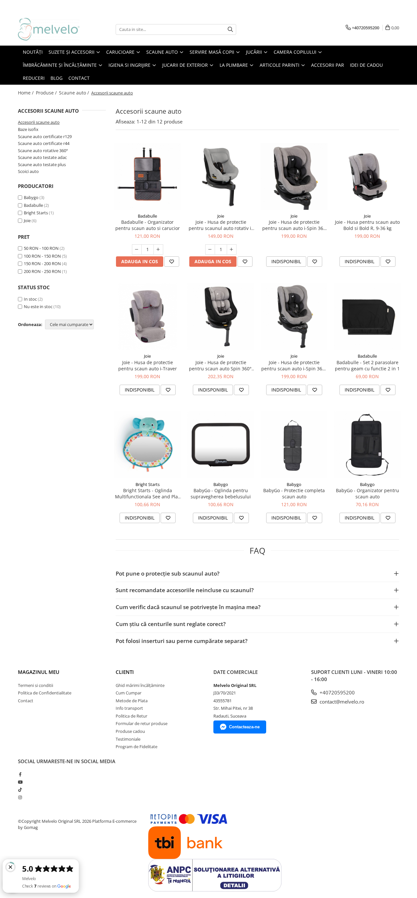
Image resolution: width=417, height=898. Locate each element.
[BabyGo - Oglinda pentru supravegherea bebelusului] (220, 444)
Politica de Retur (131, 716)
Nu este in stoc (38, 306)
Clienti (125, 672)
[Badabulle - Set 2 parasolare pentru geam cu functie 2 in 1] (367, 316)
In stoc (30, 299)
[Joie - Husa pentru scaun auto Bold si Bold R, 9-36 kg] (367, 176)
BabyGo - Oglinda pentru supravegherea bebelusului (221, 493)
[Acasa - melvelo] (50, 29)
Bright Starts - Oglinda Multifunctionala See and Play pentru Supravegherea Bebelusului (147, 493)
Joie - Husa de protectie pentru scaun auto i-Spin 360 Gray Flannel (294, 225)
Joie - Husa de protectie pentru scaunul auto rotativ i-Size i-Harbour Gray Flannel (221, 225)
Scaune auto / (74, 93)
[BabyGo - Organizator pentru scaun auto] (367, 444)
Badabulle (33, 205)
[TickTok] (20, 789)
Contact (25, 701)
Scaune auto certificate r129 (45, 136)
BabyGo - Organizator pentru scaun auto (367, 493)
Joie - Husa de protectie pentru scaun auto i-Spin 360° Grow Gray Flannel (294, 365)
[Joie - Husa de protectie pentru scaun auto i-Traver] (147, 316)
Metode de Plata (132, 701)
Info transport (129, 708)
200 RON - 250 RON (42, 271)
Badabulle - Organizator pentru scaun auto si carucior (147, 225)
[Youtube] (20, 782)
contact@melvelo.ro (341, 701)
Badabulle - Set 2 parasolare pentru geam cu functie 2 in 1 (367, 365)
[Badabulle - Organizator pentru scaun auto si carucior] (147, 176)
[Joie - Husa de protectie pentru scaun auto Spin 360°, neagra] (220, 316)
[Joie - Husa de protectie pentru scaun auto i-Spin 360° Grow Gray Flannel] (294, 316)
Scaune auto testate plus (42, 164)
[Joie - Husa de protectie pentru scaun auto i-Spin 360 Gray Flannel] (294, 176)
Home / (26, 93)
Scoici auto (28, 171)
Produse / (47, 93)
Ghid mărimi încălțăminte (140, 685)
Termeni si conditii (35, 685)
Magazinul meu (38, 672)
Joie (27, 220)
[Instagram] (20, 797)
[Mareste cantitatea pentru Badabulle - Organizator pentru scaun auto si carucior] (158, 249)
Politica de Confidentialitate (44, 693)
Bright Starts (36, 213)
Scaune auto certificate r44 (43, 143)
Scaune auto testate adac (42, 157)
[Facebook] (20, 774)
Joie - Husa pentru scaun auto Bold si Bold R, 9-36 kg (367, 225)
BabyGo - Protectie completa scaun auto (294, 493)
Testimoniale (128, 739)
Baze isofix (28, 129)
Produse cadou (130, 731)
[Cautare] (230, 29)
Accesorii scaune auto (39, 122)
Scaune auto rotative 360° (43, 150)
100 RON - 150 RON (42, 256)
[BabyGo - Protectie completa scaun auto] (294, 444)
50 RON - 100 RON (41, 248)
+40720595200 (336, 692)
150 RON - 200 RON (42, 263)
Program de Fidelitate (136, 746)
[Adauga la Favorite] (171, 261)
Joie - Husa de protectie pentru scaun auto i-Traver (147, 365)
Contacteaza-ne (244, 726)
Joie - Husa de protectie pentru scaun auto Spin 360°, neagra (221, 365)
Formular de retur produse (141, 723)
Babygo (31, 197)
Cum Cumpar (128, 693)
